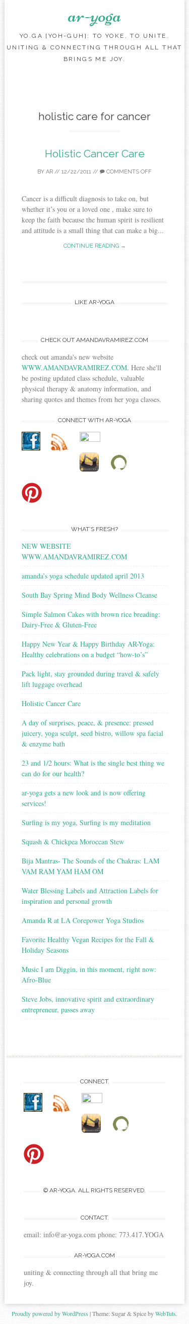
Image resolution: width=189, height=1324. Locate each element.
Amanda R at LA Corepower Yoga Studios (83, 920)
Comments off (128, 171)
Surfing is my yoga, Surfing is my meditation (86, 822)
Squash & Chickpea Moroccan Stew (73, 841)
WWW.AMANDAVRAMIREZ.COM (74, 367)
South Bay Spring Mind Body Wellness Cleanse (89, 595)
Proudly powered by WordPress (50, 1313)
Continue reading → (95, 246)
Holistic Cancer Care (95, 153)
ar (49, 171)
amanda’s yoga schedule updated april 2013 (83, 576)
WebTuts (165, 1313)
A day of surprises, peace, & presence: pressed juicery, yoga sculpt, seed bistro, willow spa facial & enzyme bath (92, 733)
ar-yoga (94, 15)
